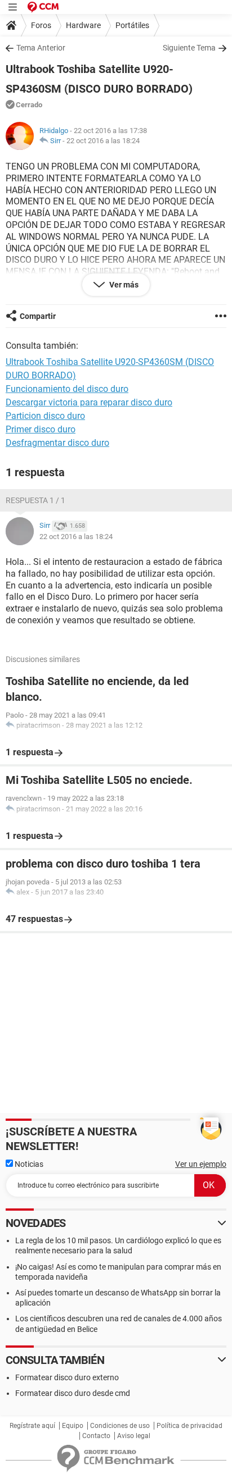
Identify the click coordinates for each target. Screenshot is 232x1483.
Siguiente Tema (189, 47)
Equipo (72, 1426)
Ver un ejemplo (200, 1164)
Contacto (96, 1436)
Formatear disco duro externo (67, 1377)
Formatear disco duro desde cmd (72, 1393)
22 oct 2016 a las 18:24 (103, 140)
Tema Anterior (40, 47)
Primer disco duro (40, 429)
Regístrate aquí (32, 1426)
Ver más (123, 284)
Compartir (38, 316)
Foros (41, 25)
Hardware (83, 25)
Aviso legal (133, 1436)
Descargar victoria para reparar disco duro (89, 402)
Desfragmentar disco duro (57, 442)
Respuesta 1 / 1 (35, 500)
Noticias (28, 1164)
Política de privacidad (189, 1426)
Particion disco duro (45, 415)
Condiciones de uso (120, 1426)
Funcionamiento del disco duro (67, 389)
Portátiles (132, 25)
